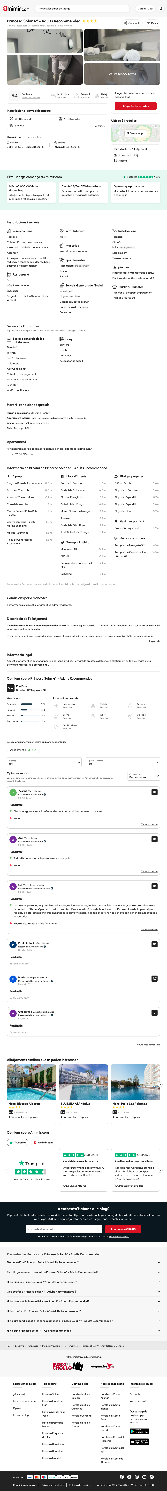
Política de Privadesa (119, 1236)
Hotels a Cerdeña (81, 1415)
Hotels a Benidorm (53, 1444)
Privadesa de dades (52, 1485)
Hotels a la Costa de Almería (111, 1460)
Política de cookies (80, 1485)
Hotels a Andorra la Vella (53, 1413)
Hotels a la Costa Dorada (110, 1428)
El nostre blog (21, 1415)
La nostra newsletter (25, 1401)
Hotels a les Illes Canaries (80, 1406)
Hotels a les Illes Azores (80, 1424)
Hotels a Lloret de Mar (52, 1402)
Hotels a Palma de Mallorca (52, 1424)
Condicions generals (25, 1485)
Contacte (135, 1394)
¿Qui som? (19, 1394)
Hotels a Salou (50, 1394)
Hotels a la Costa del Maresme (112, 1438)
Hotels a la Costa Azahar (110, 1396)
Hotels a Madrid (51, 1458)
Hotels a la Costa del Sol (112, 1449)
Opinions (18, 1408)
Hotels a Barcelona (53, 1451)
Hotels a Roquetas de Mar (52, 1435)
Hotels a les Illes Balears (80, 1396)
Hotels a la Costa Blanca (110, 1406)
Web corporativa (139, 1401)
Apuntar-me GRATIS (123, 1229)
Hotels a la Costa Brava (110, 1417)
